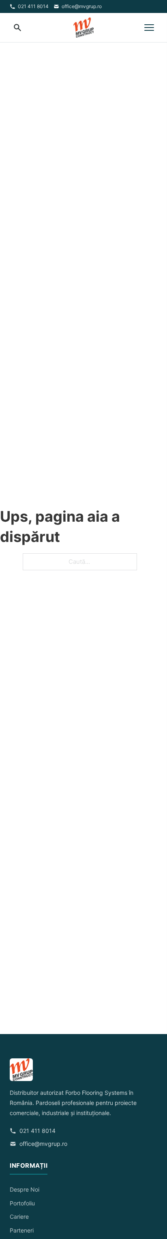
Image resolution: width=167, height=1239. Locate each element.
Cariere (19, 1216)
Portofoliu (22, 1203)
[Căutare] (18, 27)
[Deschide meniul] (149, 27)
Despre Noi (24, 1189)
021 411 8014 (33, 6)
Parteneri (22, 1230)
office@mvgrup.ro (82, 6)
